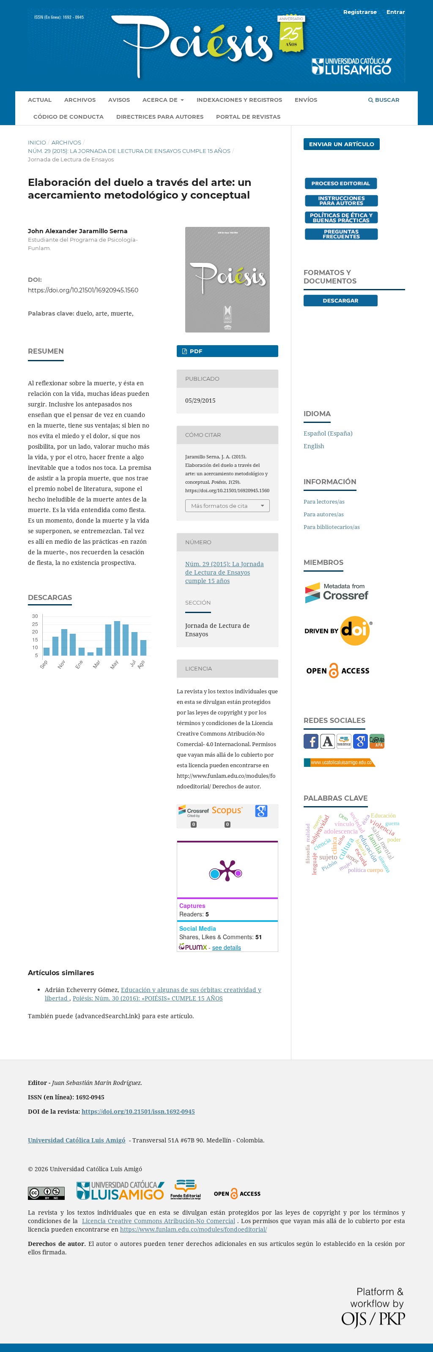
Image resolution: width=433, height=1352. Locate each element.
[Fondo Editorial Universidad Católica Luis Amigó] (185, 1198)
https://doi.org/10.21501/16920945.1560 (83, 290)
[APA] (377, 746)
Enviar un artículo (341, 144)
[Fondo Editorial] (344, 746)
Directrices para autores (159, 116)
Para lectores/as (324, 501)
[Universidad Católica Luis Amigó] (339, 764)
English (314, 446)
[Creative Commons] (46, 1198)
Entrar (395, 11)
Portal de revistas (248, 116)
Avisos (119, 99)
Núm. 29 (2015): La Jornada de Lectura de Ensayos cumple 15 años (129, 150)
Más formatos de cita (219, 505)
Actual (40, 99)
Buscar (386, 99)
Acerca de (161, 99)
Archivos (80, 99)
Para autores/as (324, 514)
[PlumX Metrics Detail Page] (227, 870)
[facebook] (311, 746)
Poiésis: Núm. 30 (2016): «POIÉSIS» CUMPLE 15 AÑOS (148, 998)
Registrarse (360, 11)
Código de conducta (68, 116)
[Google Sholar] (360, 746)
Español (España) (328, 433)
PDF (195, 351)
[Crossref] (337, 601)
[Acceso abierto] (237, 1198)
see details (226, 947)
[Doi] (339, 643)
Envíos (306, 99)
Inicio (37, 142)
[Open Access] (338, 676)
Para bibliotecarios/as (332, 527)
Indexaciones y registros (239, 99)
